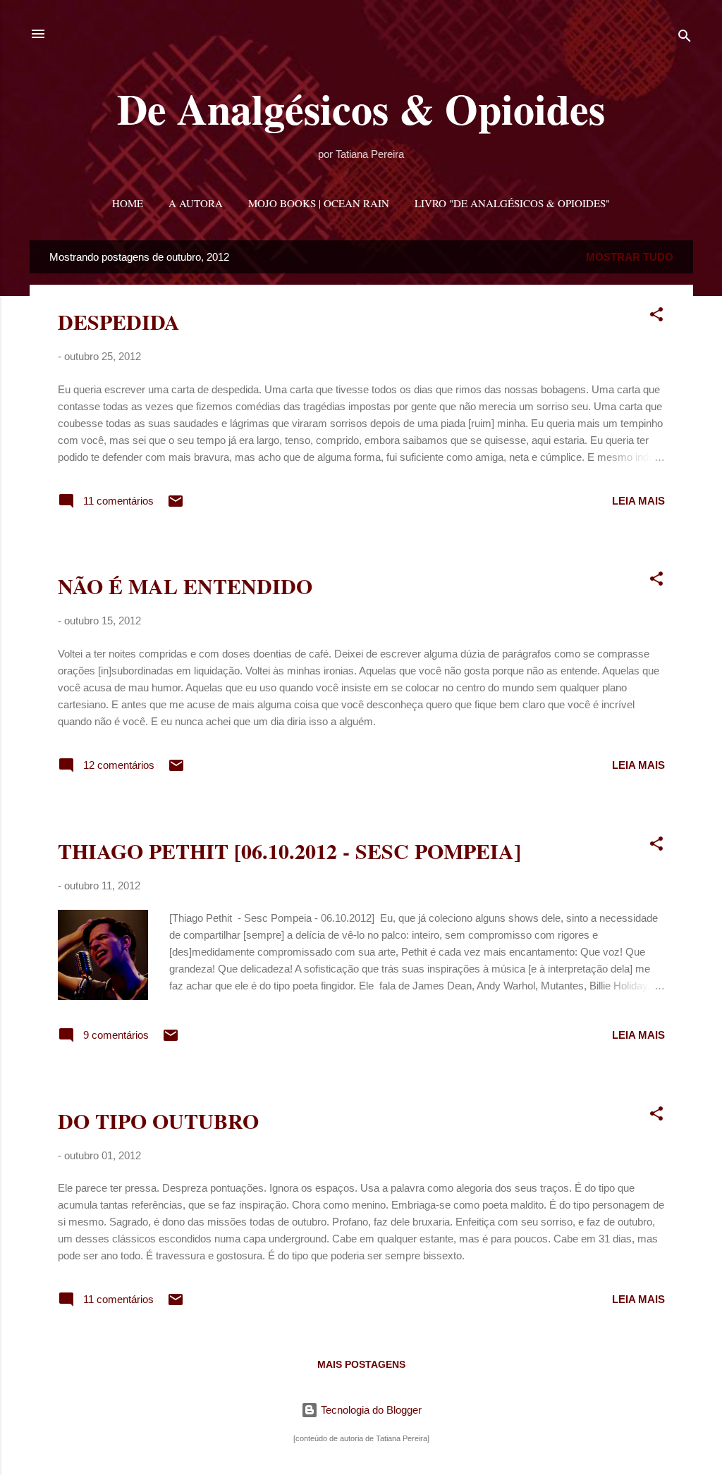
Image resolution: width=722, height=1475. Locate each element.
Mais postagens (361, 1364)
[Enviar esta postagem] (175, 506)
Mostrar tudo (629, 257)
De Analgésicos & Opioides (361, 108)
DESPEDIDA (119, 321)
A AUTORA (196, 203)
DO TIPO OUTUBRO (158, 1120)
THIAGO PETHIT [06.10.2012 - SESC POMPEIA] (289, 850)
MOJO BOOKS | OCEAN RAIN (318, 203)
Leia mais (638, 501)
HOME (127, 203)
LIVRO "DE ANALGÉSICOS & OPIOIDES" (512, 203)
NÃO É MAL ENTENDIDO (185, 585)
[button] (656, 317)
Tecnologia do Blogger (370, 1410)
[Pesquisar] (684, 38)
